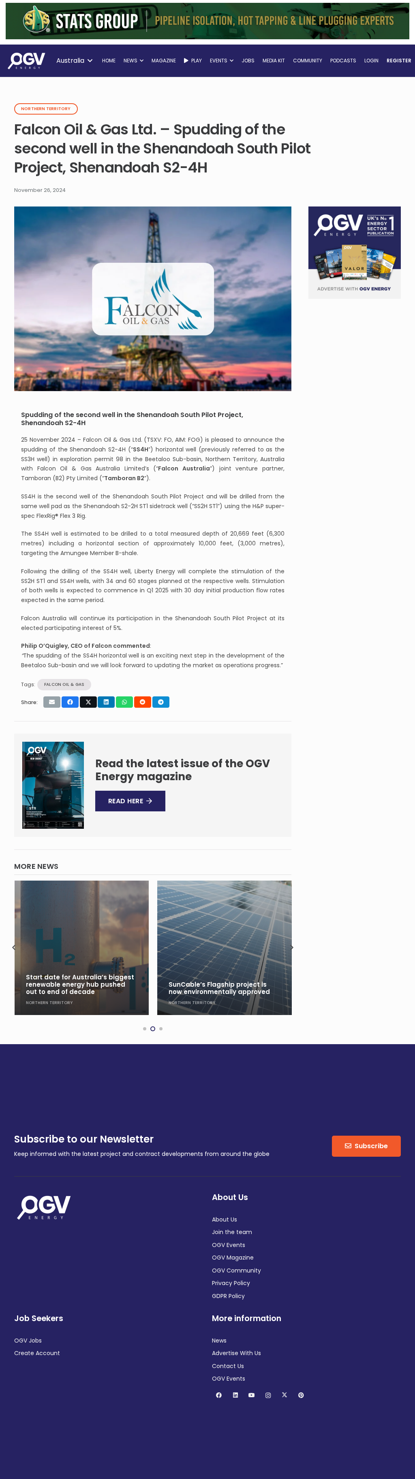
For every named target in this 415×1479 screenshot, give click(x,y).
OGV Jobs (28, 1340)
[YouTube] (252, 1395)
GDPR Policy (228, 1296)
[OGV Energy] (27, 61)
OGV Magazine (233, 1257)
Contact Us (228, 1366)
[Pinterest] (301, 1395)
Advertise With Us (236, 1353)
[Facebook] (219, 1395)
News (219, 1340)
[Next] (292, 948)
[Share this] (70, 702)
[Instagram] (268, 1395)
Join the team (232, 1232)
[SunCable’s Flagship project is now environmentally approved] (81, 948)
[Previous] (14, 948)
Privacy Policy (231, 1283)
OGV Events (228, 1245)
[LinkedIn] (235, 1395)
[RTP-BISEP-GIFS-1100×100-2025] (207, 37)
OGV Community (236, 1270)
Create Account (37, 1353)
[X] (285, 1395)
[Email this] (51, 702)
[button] (74, 60)
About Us (224, 1219)
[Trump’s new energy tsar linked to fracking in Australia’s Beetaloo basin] (224, 948)
